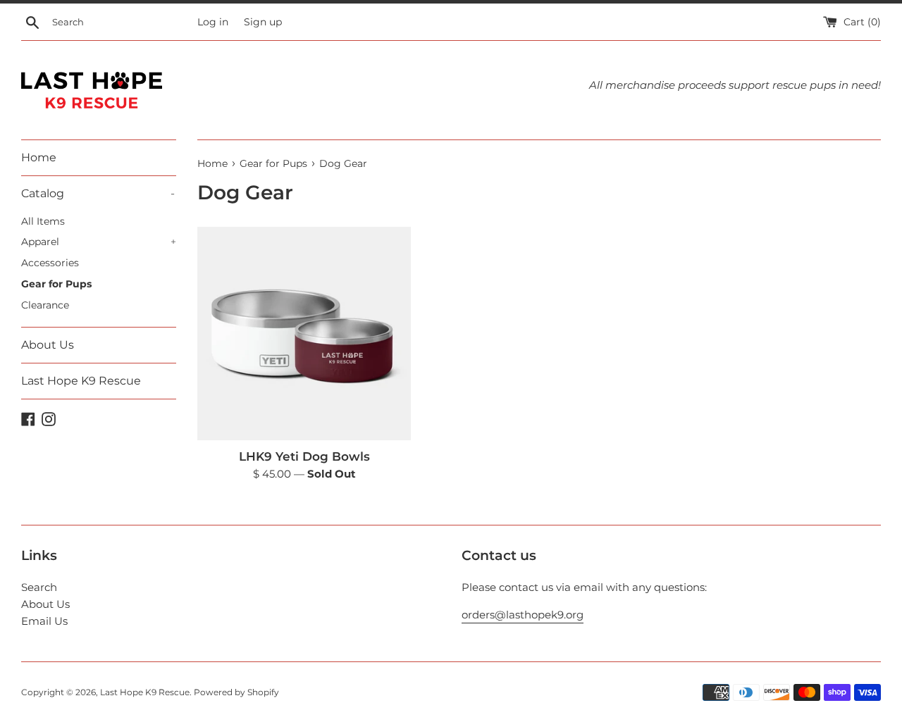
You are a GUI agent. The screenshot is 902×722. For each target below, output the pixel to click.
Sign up (263, 21)
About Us (47, 344)
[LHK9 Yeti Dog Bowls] (304, 333)
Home (38, 157)
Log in (212, 21)
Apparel (98, 241)
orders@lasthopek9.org (522, 614)
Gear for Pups (56, 284)
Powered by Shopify (236, 692)
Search (39, 587)
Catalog (98, 193)
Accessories (50, 262)
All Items (43, 221)
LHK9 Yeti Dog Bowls (304, 456)
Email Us (44, 621)
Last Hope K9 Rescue (81, 380)
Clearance (45, 305)
